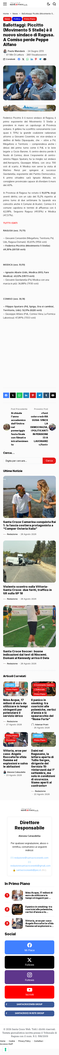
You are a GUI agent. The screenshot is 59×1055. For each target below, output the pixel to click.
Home (6, 13)
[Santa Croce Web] (18, 4)
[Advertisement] (29, 353)
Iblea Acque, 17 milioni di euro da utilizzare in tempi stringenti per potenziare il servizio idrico (15, 707)
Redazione (12, 534)
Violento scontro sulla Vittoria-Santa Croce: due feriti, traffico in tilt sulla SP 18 (27, 590)
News (15, 13)
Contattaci (38, 1041)
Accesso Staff (6, 1044)
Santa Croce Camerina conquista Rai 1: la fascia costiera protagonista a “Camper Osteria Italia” (29, 525)
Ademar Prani (41, 724)
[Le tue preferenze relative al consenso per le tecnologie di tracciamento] (5, 1050)
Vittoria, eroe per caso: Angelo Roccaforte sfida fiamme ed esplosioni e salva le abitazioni (15, 758)
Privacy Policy (24, 1041)
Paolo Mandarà (16, 51)
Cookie (12, 1041)
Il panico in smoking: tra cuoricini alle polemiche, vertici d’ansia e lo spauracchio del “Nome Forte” (43, 709)
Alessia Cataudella (16, 772)
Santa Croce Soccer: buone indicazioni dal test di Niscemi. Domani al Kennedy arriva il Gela (26, 655)
